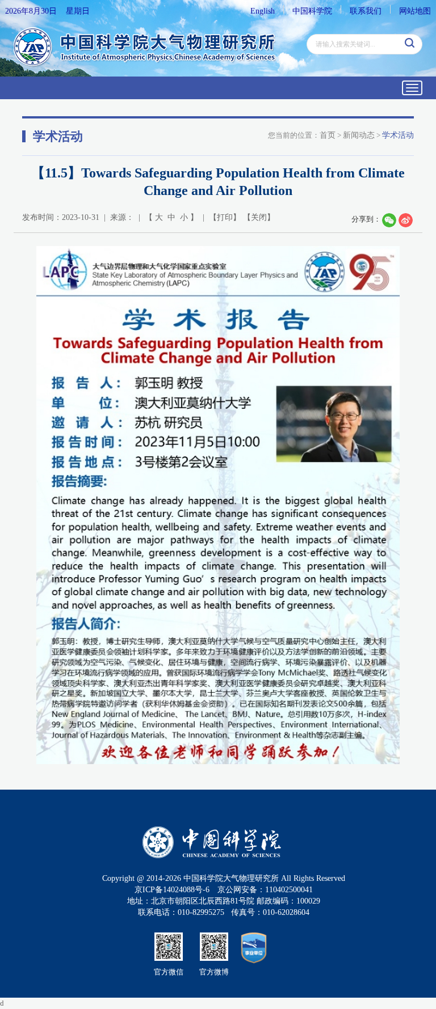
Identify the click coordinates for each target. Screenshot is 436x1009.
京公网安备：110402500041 (265, 889)
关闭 (259, 217)
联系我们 (366, 11)
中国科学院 (312, 11)
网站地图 (415, 11)
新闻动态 (359, 135)
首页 (328, 135)
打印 (225, 217)
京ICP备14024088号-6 (172, 889)
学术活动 (398, 135)
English (262, 11)
